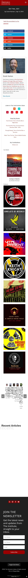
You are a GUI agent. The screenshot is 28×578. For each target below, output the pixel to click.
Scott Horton (11, 11)
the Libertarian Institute (13, 82)
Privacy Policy (16, 571)
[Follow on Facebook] (15, 502)
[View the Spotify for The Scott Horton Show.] (6, 109)
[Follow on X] (9, 502)
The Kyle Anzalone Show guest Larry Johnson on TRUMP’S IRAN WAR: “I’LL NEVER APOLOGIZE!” (14, 438)
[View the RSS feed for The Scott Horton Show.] (14, 108)
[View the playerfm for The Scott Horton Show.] (12, 112)
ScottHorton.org (15, 86)
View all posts (6, 96)
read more (14, 446)
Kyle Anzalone (11, 444)
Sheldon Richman (15, 180)
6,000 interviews (9, 89)
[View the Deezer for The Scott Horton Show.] (22, 109)
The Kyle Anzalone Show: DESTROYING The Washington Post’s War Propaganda (14, 457)
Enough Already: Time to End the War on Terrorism (15, 131)
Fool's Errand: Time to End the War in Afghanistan (15, 121)
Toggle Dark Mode (14, 564)
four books (10, 87)
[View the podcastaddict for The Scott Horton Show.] (17, 112)
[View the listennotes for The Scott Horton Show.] (21, 112)
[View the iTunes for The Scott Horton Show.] (8, 109)
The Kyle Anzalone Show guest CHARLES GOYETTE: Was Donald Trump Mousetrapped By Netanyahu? (14, 477)
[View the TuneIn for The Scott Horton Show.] (19, 108)
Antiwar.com (11, 84)
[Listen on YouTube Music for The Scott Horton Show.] (10, 109)
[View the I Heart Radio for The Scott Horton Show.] (7, 112)
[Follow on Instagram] (12, 502)
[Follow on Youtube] (18, 502)
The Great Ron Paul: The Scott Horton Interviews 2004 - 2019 (15, 126)
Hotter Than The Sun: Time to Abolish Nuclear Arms (15, 136)
